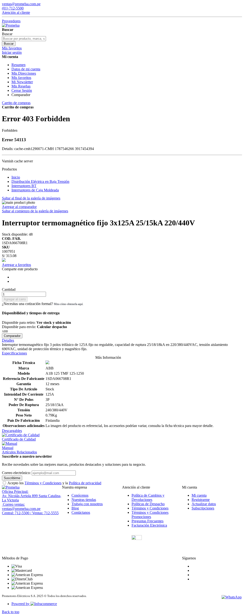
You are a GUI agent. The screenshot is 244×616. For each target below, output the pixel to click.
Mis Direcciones (23, 73)
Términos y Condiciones (43, 483)
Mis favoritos (21, 78)
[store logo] (11, 25)
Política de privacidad (85, 483)
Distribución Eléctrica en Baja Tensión (40, 181)
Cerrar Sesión (21, 90)
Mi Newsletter (22, 82)
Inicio (15, 177)
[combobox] (24, 38)
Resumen (18, 65)
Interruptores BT (23, 186)
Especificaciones (14, 353)
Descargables (12, 431)
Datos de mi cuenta (25, 69)
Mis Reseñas (20, 86)
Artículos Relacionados (19, 452)
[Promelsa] (11, 487)
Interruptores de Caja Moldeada (35, 190)
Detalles (8, 340)
